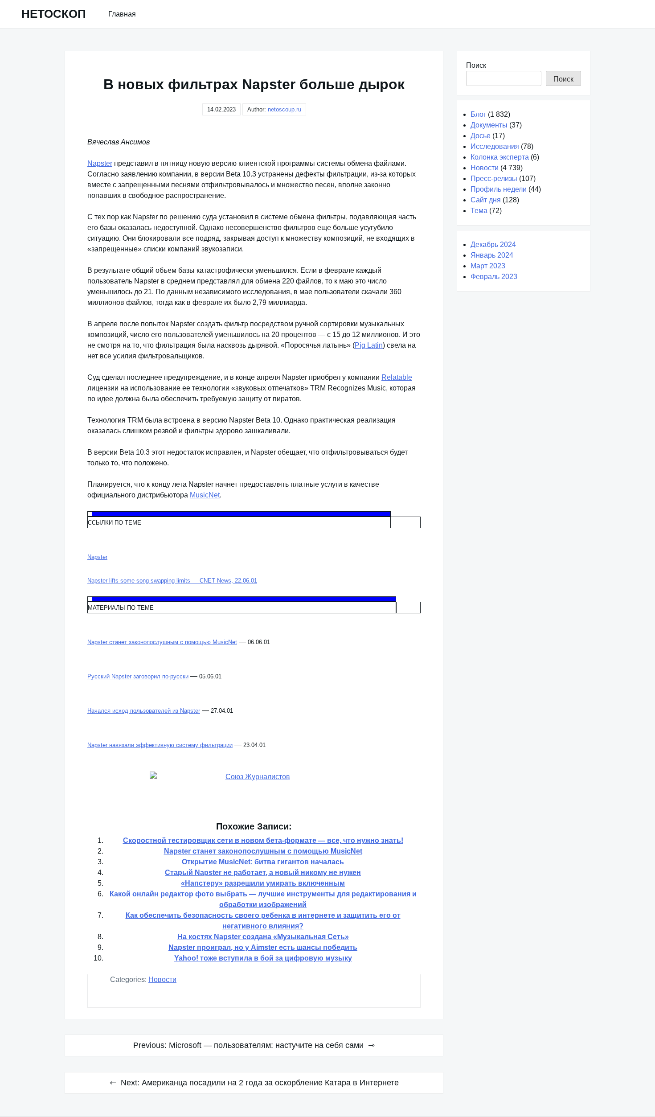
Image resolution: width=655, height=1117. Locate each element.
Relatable (396, 377)
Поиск (476, 65)
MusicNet (205, 495)
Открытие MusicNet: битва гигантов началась (263, 862)
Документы (489, 125)
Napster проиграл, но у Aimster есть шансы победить (262, 947)
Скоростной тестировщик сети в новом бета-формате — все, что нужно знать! (263, 840)
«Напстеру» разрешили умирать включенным (263, 883)
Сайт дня (486, 200)
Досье (481, 136)
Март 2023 (488, 266)
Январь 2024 (492, 255)
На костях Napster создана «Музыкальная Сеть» (263, 936)
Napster (99, 163)
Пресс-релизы (494, 178)
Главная (122, 14)
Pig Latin (369, 345)
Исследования (495, 146)
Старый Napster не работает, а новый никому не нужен (263, 872)
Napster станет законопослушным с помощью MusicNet (263, 851)
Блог (478, 114)
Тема (479, 210)
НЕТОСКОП (53, 14)
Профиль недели (499, 189)
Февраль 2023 (494, 276)
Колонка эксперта (500, 157)
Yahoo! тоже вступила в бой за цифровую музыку (263, 958)
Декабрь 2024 (493, 244)
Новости (162, 979)
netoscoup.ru (284, 109)
